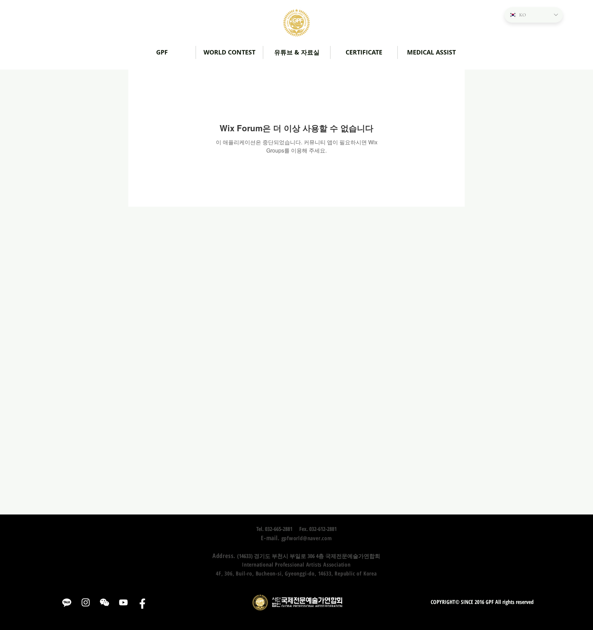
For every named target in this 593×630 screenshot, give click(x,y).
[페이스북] (142, 602)
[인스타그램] (85, 602)
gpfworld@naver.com (306, 538)
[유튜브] (123, 602)
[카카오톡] (66, 602)
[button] (296, 52)
